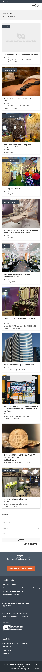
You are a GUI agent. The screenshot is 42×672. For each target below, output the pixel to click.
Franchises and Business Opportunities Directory (21, 588)
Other (6, 26)
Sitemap (36, 669)
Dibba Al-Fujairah (11, 460)
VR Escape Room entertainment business (20, 54)
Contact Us (5, 653)
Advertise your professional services (14, 613)
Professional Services (11, 595)
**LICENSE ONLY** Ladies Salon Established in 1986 (16, 275)
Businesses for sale (10, 584)
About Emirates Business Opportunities (15, 643)
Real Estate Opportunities (13, 591)
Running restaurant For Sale (15, 499)
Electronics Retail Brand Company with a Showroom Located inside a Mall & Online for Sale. (20, 408)
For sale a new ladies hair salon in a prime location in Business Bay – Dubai (20, 231)
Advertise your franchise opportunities (15, 617)
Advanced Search (31, 544)
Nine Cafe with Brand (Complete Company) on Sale (17, 145)
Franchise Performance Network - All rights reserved (24, 665)
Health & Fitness (9, 70)
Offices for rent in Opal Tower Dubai (18, 364)
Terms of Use (6, 647)
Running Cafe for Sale (12, 188)
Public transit (11, 16)
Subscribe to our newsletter (21, 568)
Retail (6, 246)
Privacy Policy (6, 650)
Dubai (7, 57)
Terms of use (14, 669)
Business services (10, 202)
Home (3, 16)
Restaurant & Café (10, 116)
